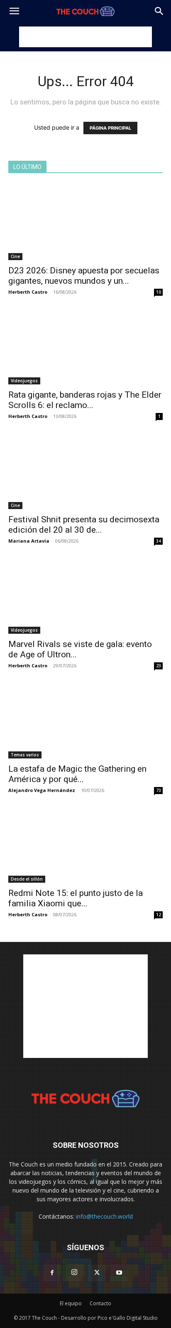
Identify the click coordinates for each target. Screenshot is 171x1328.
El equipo (71, 1303)
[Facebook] (52, 1273)
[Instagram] (74, 1272)
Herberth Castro (27, 292)
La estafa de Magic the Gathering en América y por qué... (77, 774)
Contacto (100, 1303)
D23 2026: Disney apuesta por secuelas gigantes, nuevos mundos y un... (83, 276)
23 (158, 666)
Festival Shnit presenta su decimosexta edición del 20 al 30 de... (83, 524)
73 (158, 790)
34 (158, 541)
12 (158, 915)
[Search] (159, 11)
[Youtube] (119, 1273)
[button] (14, 11)
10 (158, 292)
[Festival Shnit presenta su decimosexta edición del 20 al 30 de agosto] (85, 471)
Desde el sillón (27, 879)
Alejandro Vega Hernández (41, 790)
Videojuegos (24, 381)
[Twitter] (96, 1273)
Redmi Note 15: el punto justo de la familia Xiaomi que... (75, 898)
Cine (15, 256)
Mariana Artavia (28, 541)
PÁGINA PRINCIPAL (110, 128)
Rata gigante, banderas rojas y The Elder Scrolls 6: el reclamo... (84, 400)
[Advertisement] (85, 37)
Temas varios (25, 755)
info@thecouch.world (104, 1216)
